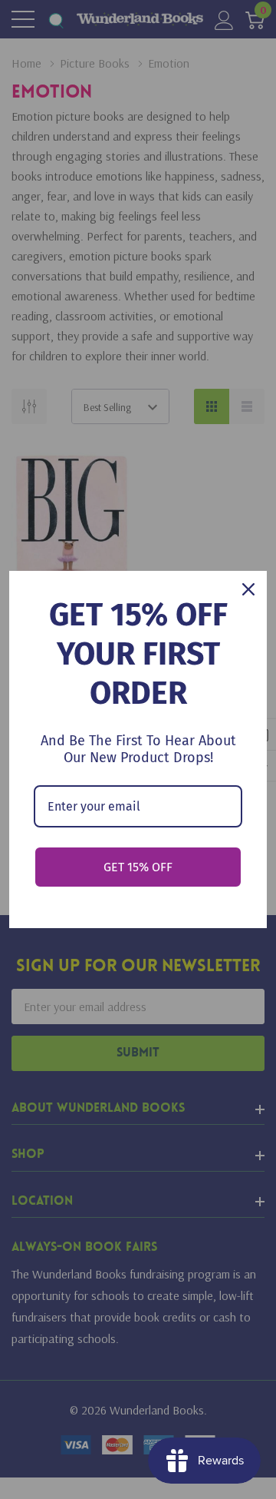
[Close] (248, 589)
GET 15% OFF (138, 867)
